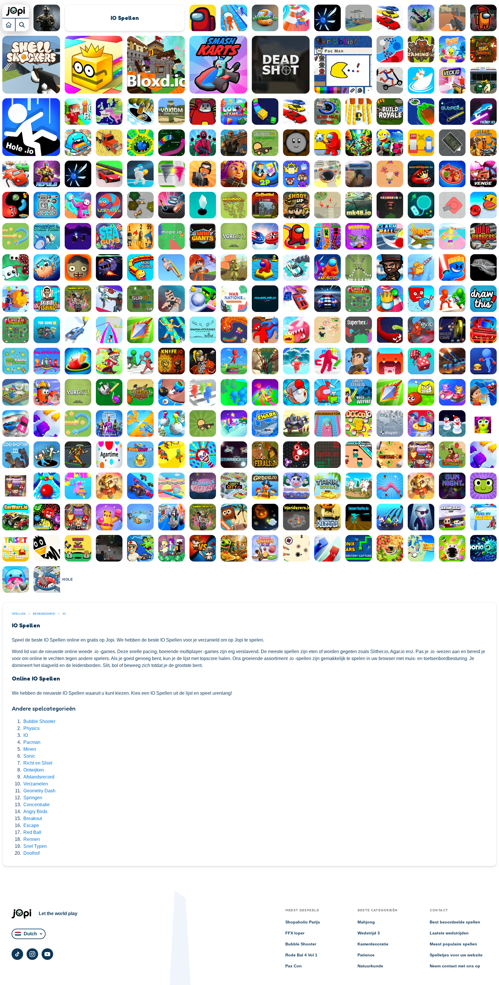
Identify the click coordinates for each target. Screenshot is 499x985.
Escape (31, 825)
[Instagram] (32, 954)
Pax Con (293, 966)
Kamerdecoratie (373, 944)
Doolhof (31, 853)
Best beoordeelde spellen (455, 922)
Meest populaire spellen (453, 944)
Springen (32, 797)
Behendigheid (44, 613)
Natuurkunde (370, 966)
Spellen (18, 613)
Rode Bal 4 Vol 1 (301, 955)
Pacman (31, 742)
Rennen (31, 839)
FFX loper (294, 933)
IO (25, 735)
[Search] (22, 24)
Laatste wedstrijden (449, 933)
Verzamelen (35, 783)
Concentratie (36, 804)
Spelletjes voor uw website (456, 955)
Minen (29, 749)
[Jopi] (16, 11)
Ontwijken (33, 769)
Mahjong (366, 922)
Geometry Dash (39, 790)
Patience (366, 955)
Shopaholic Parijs (302, 922)
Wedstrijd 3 (369, 933)
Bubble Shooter (39, 721)
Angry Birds (35, 811)
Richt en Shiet (37, 763)
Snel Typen (35, 846)
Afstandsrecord (38, 776)
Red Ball (32, 832)
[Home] (9, 24)
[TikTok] (17, 954)
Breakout (32, 818)
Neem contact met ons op (455, 966)
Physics (31, 728)
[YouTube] (47, 954)
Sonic (29, 756)
